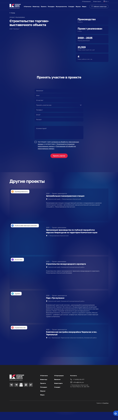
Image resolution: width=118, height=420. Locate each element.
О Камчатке (27, 6)
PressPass (105, 403)
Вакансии (57, 379)
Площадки (51, 6)
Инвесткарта (97, 1)
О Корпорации (86, 1)
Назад (13, 13)
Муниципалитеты (61, 6)
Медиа (84, 6)
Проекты (43, 6)
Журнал (78, 6)
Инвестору (36, 6)
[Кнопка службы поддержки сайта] (115, 413)
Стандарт (71, 6)
